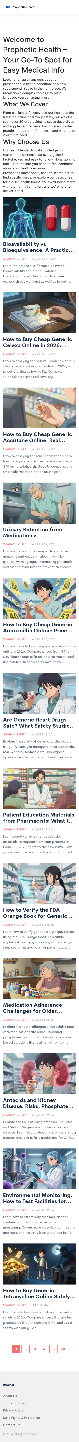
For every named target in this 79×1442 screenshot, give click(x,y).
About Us (10, 1396)
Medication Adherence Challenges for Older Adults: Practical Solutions (37, 1008)
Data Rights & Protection (21, 1418)
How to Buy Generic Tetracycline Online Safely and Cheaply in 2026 (36, 1294)
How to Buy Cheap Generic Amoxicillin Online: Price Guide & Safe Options (37, 628)
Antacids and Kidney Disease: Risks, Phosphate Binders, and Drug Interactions (35, 1103)
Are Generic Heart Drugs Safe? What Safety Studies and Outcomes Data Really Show (37, 723)
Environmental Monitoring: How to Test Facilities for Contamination (37, 1198)
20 (63, 1349)
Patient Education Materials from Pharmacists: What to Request (38, 818)
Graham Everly (14, 258)
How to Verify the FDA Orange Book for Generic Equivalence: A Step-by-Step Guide (35, 913)
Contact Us (11, 1425)
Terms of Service (15, 1403)
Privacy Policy (13, 1410)
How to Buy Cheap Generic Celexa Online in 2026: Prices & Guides (37, 342)
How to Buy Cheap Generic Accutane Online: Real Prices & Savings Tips (37, 437)
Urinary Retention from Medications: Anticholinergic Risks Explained (32, 533)
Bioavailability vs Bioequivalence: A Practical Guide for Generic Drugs (38, 247)
